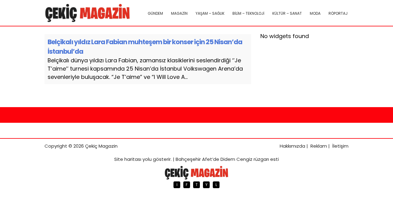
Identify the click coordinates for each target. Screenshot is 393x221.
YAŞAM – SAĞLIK (210, 13)
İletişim (340, 146)
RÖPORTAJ (338, 13)
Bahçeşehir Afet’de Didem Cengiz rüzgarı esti (227, 159)
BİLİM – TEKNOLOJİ (248, 13)
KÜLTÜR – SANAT (287, 13)
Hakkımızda (292, 146)
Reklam (318, 146)
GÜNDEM (155, 13)
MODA (315, 13)
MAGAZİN (179, 13)
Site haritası (127, 159)
